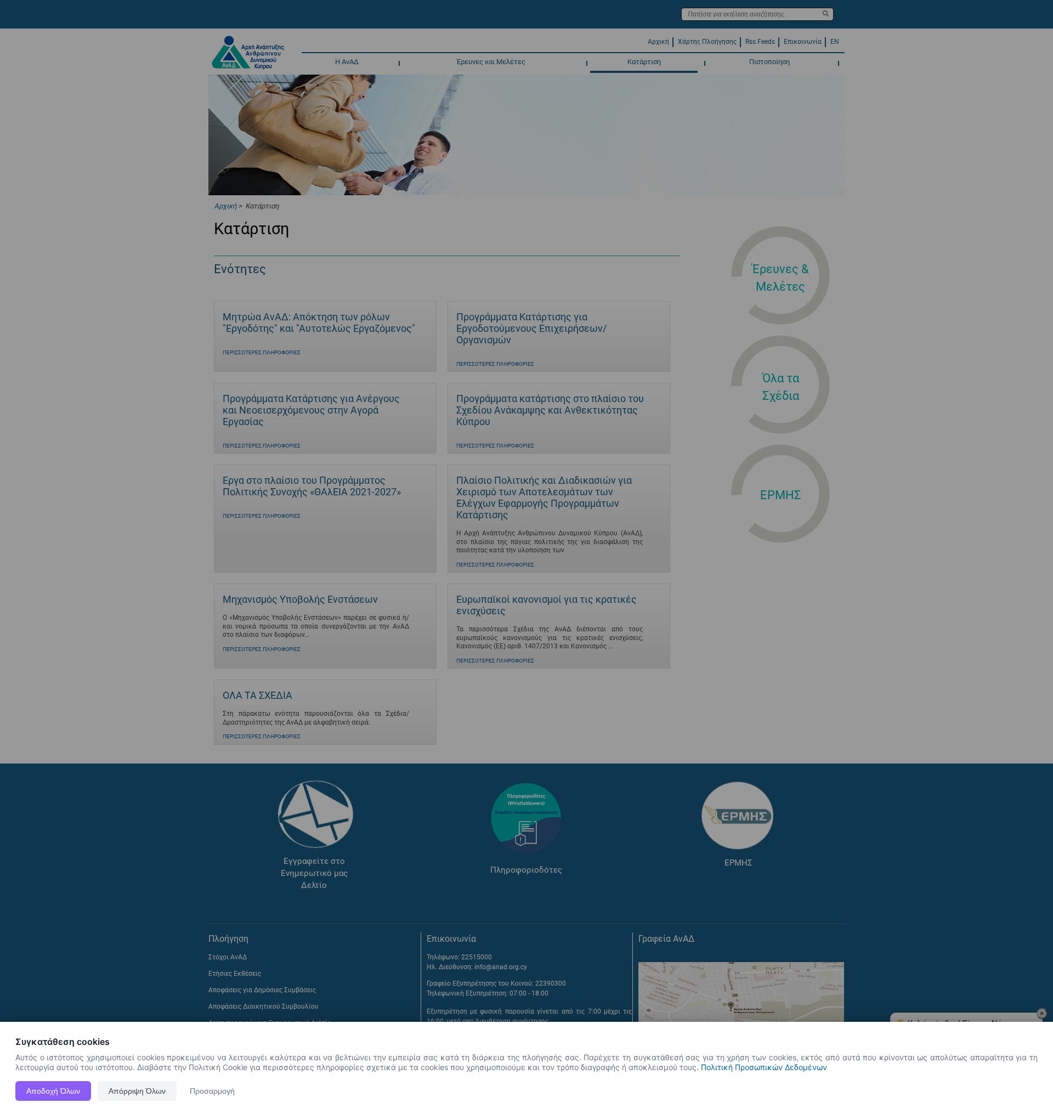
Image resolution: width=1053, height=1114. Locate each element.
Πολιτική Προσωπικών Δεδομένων (764, 1067)
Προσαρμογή (212, 1091)
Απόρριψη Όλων (137, 1091)
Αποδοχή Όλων (53, 1091)
